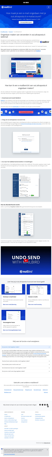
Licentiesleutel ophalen (40, 416)
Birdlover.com (7, 392)
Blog (5, 423)
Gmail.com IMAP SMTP (9, 430)
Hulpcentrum (38, 414)
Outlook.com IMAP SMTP (9, 432)
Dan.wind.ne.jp (37, 390)
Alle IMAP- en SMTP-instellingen (11, 428)
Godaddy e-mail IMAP (9, 437)
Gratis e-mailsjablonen (9, 418)
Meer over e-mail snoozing (35, 304)
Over (22, 414)
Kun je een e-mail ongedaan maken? (10, 347)
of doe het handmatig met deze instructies (31, 124)
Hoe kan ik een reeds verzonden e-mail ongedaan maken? (16, 361)
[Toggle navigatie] (48, 7)
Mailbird (38, 51)
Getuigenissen (24, 421)
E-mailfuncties (7, 416)
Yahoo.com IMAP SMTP (9, 436)
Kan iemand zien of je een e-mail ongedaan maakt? (14, 368)
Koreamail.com (8, 390)
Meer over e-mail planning (9, 304)
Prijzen (5, 414)
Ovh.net (46, 392)
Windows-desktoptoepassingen (11, 421)
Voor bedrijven (24, 420)
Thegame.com (28, 390)
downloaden (16, 106)
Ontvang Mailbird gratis (26, 22)
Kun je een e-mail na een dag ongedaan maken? (13, 371)
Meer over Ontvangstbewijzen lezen (12, 330)
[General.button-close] (47, 450)
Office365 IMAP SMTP (8, 434)
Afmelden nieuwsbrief (40, 420)
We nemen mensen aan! (26, 416)
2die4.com (45, 390)
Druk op (23, 418)
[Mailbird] (7, 7)
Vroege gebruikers (39, 418)
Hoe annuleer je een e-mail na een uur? (11, 364)
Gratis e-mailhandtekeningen (10, 420)
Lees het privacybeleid (9, 454)
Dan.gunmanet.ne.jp (18, 390)
